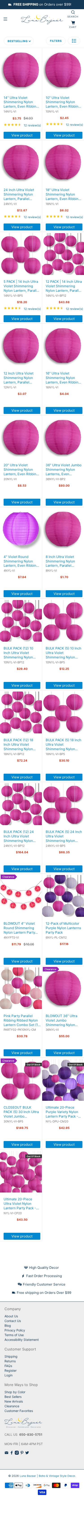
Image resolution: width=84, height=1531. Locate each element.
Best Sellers (13, 1397)
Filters (56, 41)
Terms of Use (14, 1335)
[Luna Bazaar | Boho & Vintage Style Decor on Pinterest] (22, 1453)
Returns (10, 1361)
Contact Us (12, 1321)
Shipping (10, 1356)
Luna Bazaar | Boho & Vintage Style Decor (47, 1476)
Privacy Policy (14, 1330)
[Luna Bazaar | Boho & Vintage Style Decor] (42, 20)
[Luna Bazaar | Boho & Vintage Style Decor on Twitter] (27, 1453)
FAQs (8, 1366)
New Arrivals (13, 1401)
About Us (11, 1316)
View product (21, 135)
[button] (74, 41)
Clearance (11, 1406)
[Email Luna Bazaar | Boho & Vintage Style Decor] (6, 1453)
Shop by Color (14, 1392)
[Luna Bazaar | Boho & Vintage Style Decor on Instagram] (17, 1453)
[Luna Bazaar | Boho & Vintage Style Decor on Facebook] (12, 1453)
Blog (7, 1325)
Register (10, 1370)
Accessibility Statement (21, 1339)
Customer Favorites (18, 1411)
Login (8, 1375)
